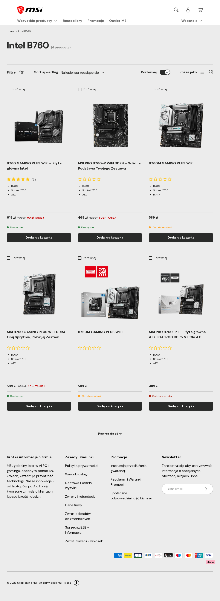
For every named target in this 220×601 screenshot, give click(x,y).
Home (10, 31)
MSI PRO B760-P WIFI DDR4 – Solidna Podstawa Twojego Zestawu (109, 166)
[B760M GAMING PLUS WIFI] (181, 125)
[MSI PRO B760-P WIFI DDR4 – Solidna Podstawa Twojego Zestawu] (110, 125)
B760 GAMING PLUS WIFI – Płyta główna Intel (34, 166)
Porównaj (149, 72)
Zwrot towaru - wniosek (84, 541)
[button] (200, 10)
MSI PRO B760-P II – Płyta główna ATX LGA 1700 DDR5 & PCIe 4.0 (177, 334)
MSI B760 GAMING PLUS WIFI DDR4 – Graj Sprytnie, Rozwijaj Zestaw (38, 334)
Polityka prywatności (81, 465)
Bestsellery (72, 20)
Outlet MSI (118, 20)
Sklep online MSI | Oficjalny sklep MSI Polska (44, 582)
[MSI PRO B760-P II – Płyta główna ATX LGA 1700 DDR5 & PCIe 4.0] (181, 294)
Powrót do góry (110, 434)
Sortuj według (46, 72)
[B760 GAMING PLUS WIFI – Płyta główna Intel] (39, 125)
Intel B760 (24, 31)
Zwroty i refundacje (80, 496)
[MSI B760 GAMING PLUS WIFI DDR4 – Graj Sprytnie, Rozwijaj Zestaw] (39, 294)
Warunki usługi (76, 474)
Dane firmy (73, 505)
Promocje (95, 20)
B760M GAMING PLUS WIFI (171, 163)
